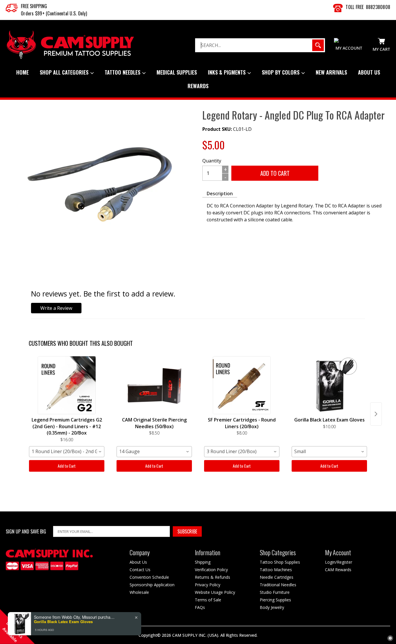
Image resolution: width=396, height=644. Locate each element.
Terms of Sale (208, 600)
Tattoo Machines (276, 569)
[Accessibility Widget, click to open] (390, 638)
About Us (369, 72)
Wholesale (139, 592)
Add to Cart (67, 466)
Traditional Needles (278, 584)
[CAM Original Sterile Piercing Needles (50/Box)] (154, 385)
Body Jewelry (272, 607)
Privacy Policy (207, 584)
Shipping (202, 562)
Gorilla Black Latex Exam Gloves (63, 621)
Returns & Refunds (212, 577)
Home (22, 72)
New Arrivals (331, 72)
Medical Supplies (177, 72)
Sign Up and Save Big (26, 531)
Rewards (198, 86)
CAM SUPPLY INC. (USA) (195, 635)
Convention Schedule (149, 577)
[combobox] (66, 451)
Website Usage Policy (215, 592)
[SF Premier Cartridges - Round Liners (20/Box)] (241, 385)
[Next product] (376, 414)
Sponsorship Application (152, 584)
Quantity (211, 161)
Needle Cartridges (276, 577)
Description (220, 193)
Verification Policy (211, 569)
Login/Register (338, 562)
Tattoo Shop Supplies (280, 562)
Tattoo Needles (123, 72)
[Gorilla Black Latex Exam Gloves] (329, 385)
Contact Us (140, 569)
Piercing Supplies (275, 600)
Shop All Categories (65, 72)
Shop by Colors (281, 72)
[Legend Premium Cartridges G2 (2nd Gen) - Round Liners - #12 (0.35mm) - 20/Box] (66, 385)
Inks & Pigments (227, 72)
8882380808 (378, 6)
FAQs (200, 607)
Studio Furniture (275, 592)
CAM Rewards (338, 569)
